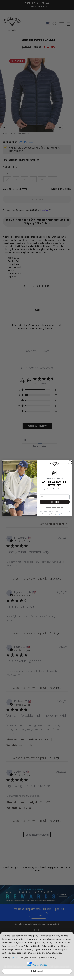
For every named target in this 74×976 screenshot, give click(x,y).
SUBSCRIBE (55, 502)
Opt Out (14, 957)
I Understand (37, 971)
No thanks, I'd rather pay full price (54, 506)
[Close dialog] (69, 462)
